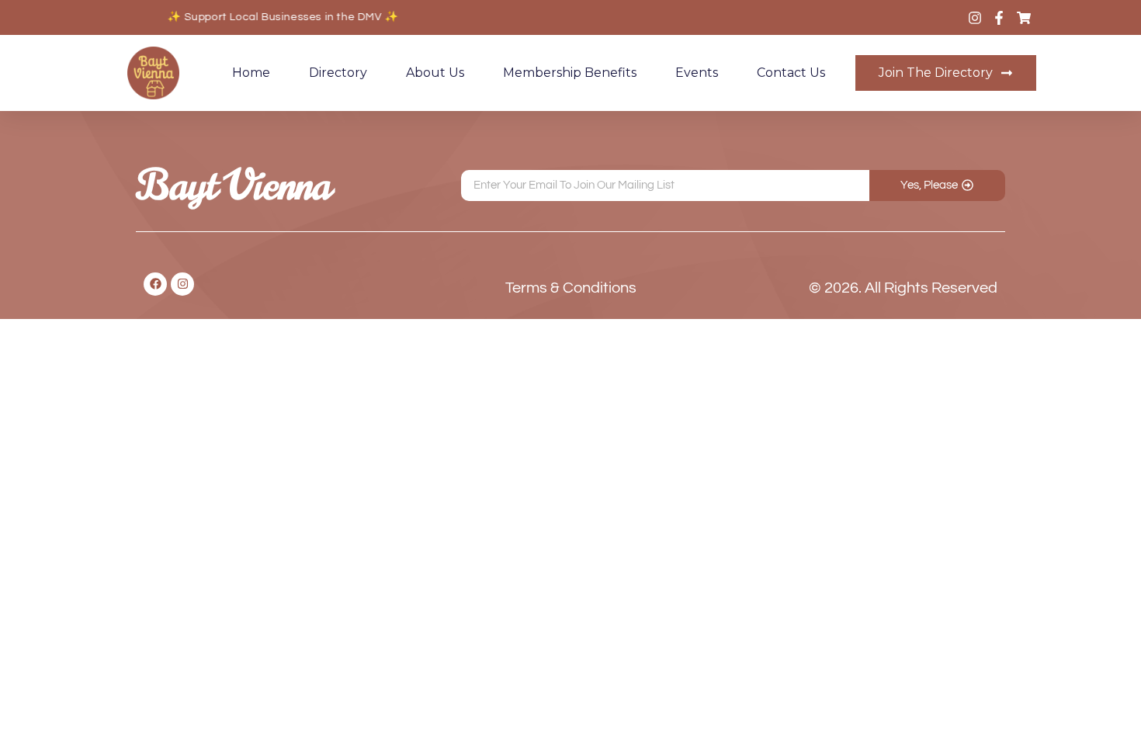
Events (696, 72)
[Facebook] (155, 284)
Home (251, 72)
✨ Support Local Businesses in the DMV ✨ (279, 17)
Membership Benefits (569, 72)
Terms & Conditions (570, 288)
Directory (338, 72)
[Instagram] (182, 284)
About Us (435, 72)
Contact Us (791, 72)
